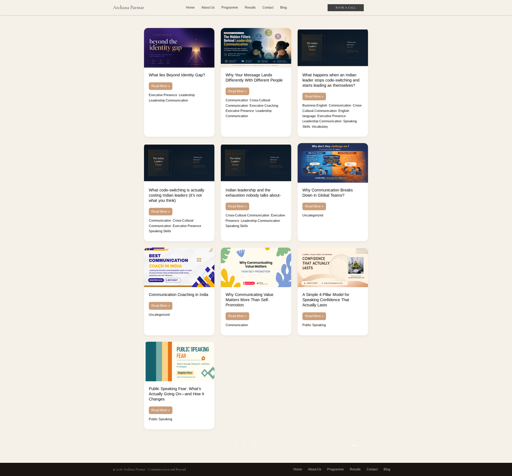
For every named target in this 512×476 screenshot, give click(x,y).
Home (190, 7)
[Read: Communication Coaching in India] (179, 267)
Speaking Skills (160, 231)
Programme (229, 7)
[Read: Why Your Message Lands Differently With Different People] (256, 48)
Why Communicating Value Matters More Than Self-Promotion (249, 299)
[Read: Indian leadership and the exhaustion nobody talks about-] (256, 163)
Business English (314, 105)
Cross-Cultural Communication (247, 215)
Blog (283, 7)
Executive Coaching (264, 105)
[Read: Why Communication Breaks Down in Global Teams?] (333, 163)
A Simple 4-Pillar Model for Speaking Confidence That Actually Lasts (325, 299)
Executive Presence (163, 95)
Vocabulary (320, 126)
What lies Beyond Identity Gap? (177, 75)
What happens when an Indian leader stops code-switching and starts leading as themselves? (330, 80)
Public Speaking (314, 325)
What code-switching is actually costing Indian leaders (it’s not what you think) (176, 195)
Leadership (187, 95)
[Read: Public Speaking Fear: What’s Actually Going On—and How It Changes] (179, 361)
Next (357, 445)
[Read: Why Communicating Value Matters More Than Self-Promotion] (256, 267)
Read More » (160, 85)
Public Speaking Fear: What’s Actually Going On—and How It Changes (176, 393)
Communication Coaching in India (178, 294)
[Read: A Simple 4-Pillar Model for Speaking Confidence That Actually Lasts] (333, 267)
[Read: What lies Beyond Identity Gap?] (179, 48)
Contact (267, 7)
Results (250, 7)
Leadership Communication (168, 100)
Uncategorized (312, 215)
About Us (208, 7)
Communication (237, 100)
